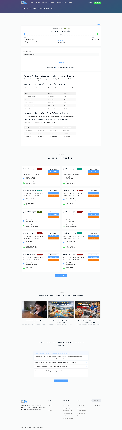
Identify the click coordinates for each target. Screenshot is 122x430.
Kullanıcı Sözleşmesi (81, 410)
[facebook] (93, 406)
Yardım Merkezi (80, 405)
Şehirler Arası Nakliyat (68, 418)
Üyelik (89, 2)
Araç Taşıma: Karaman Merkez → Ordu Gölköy (47, 15)
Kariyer (50, 408)
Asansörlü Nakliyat (67, 410)
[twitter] (95, 406)
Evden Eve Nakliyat (67, 403)
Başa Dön (96, 400)
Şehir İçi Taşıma (66, 415)
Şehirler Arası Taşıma (57, 28)
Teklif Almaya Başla (61, 380)
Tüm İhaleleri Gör (61, 275)
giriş (68, 67)
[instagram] (100, 406)
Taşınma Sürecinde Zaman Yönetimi (34, 320)
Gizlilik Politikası (81, 408)
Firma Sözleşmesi (81, 413)
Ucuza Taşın (23, 15)
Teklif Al (98, 2)
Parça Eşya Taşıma (67, 408)
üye (55, 67)
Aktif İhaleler (31, 15)
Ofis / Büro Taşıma (67, 413)
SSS (78, 403)
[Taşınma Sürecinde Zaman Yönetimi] (34, 309)
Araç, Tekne (67, 28)
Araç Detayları (27, 51)
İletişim (50, 410)
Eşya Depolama (66, 405)
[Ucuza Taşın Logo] (24, 2)
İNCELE (53, 174)
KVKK (78, 415)
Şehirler (50, 405)
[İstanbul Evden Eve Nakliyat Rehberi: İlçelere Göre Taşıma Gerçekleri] (60, 309)
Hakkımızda (51, 403)
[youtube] (97, 406)
